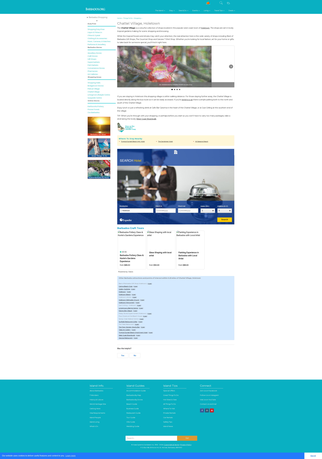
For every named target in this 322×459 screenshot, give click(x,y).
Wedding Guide (132, 426)
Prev (120, 67)
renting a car (187, 100)
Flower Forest (93, 109)
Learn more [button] (70, 456)
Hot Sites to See (170, 400)
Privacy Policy (185, 445)
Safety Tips (167, 422)
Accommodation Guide (136, 391)
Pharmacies (92, 71)
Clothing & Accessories (97, 38)
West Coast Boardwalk (146, 119)
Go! (187, 438)
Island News (168, 426)
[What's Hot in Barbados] (208, 4)
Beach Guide (131, 404)
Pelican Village (94, 89)
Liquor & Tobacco (95, 32)
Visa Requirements (97, 413)
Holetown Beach (125, 294)
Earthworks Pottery (96, 106)
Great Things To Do (171, 395)
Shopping (137, 18)
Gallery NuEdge (124, 289)
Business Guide (132, 409)
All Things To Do (169, 404)
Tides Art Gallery (125, 330)
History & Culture (96, 400)
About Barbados (96, 391)
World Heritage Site (98, 404)
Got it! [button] (313, 456)
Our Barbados (93, 112)
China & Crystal (94, 35)
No (135, 356)
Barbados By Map (133, 395)
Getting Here (95, 409)
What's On (94, 426)
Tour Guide (130, 417)
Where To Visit (169, 409)
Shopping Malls (94, 83)
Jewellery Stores (95, 53)
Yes (122, 356)
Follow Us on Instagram (209, 395)
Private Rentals (169, 413)
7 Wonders (94, 395)
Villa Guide (130, 422)
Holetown (205, 28)
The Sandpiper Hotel (165, 141)
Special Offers (169, 391)
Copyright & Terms (171, 445)
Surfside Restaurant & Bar (128, 322)
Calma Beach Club (125, 286)
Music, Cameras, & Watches (99, 41)
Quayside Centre (95, 98)
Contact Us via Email (208, 404)
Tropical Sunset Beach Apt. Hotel (133, 141)
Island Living (94, 422)
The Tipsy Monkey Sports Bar (129, 327)
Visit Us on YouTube (208, 400)
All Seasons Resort (201, 141)
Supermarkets (94, 62)
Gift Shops (92, 59)
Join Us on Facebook (208, 391)
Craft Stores (92, 56)
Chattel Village (94, 92)
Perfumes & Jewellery (97, 44)
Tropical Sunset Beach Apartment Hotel (133, 332)
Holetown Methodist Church (129, 300)
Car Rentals (168, 417)
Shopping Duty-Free (96, 29)
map (149, 283)
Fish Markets (93, 65)
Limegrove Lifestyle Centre (99, 95)
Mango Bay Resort (125, 311)
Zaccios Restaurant (126, 338)
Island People (95, 417)
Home (119, 18)
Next (231, 67)
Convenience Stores (96, 68)
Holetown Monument (126, 302)
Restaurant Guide (133, 413)
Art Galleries (93, 74)
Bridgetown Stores (96, 86)
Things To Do (127, 18)
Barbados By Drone (134, 400)
